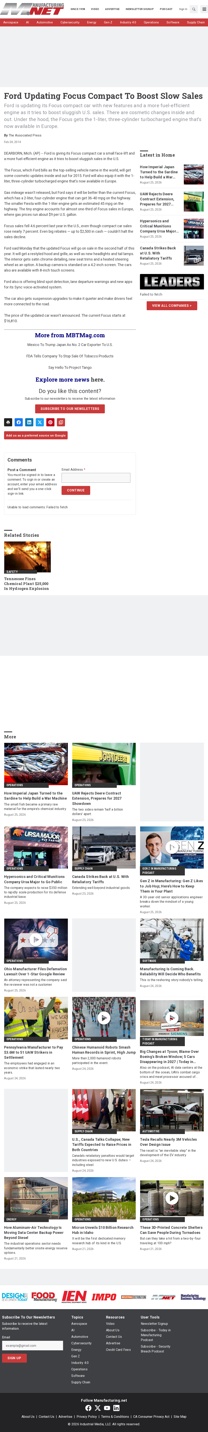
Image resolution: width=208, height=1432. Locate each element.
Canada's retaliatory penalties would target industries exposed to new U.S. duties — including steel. (103, 1160)
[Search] (194, 9)
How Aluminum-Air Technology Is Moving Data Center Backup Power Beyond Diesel (34, 1232)
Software (149, 961)
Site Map (180, 1417)
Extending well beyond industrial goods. (101, 888)
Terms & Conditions (115, 1417)
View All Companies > (172, 306)
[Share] (19, 422)
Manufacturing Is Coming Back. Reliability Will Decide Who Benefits (170, 971)
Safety (12, 571)
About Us (28, 1417)
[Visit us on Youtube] (107, 1408)
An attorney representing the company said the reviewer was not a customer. (35, 982)
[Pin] (50, 422)
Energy (11, 1219)
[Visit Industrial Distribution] (133, 1297)
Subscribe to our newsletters (70, 409)
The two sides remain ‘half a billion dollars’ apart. (97, 812)
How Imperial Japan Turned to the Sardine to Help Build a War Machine (159, 172)
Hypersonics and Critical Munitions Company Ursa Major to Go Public (158, 226)
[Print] (8, 422)
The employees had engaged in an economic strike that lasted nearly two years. (32, 1067)
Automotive (150, 1131)
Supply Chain (84, 868)
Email (6, 1337)
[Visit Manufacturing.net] (163, 1297)
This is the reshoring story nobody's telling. (171, 980)
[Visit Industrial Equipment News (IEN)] (74, 1297)
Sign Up (14, 1358)
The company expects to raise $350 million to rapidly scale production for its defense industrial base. (35, 892)
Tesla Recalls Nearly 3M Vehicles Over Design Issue (168, 1142)
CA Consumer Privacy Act (151, 1417)
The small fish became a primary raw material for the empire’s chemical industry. (35, 806)
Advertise (65, 1417)
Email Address (73, 469)
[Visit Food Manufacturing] (44, 1297)
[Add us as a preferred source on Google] (61, 422)
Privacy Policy (87, 1417)
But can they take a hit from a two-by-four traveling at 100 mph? (170, 1241)
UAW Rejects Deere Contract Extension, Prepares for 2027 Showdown (157, 199)
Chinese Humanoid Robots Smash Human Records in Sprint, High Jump (104, 1049)
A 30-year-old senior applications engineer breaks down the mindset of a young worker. (171, 901)
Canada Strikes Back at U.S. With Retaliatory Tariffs (158, 253)
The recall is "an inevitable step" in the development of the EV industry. (168, 1153)
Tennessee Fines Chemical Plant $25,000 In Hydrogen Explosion (26, 583)
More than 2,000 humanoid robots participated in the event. (96, 1060)
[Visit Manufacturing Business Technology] (193, 1297)
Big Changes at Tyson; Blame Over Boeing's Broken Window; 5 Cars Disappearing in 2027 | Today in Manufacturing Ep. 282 (169, 1056)
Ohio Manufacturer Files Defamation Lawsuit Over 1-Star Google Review (35, 971)
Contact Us (46, 1417)
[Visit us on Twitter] (98, 1408)
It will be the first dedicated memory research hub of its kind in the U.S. (99, 1241)
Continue (75, 490)
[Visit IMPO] (104, 1297)
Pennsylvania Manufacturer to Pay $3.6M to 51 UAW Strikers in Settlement (33, 1052)
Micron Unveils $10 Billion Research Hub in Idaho (103, 1230)
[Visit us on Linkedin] (116, 1408)
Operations (14, 785)
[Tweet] (40, 422)
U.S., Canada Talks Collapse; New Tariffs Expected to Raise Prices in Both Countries (101, 1144)
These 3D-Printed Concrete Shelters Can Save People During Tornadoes (171, 1230)
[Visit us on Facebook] (88, 1408)
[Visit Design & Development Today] (15, 1297)
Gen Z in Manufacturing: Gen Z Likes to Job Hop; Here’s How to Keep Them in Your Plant (171, 886)
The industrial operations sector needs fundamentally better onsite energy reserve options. (36, 1248)
